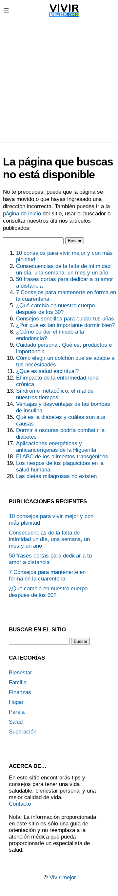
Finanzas (20, 692)
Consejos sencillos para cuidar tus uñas (65, 319)
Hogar (16, 702)
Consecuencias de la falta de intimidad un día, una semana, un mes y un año (63, 269)
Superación (22, 732)
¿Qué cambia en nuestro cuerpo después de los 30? (55, 308)
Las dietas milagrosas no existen (56, 476)
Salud (16, 722)
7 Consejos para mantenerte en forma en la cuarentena (47, 575)
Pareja (17, 712)
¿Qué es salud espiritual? (47, 371)
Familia (18, 682)
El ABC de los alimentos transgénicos (62, 456)
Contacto (20, 804)
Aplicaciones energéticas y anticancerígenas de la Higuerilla (56, 446)
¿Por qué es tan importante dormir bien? (65, 325)
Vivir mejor (62, 877)
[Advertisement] (59, 82)
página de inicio (22, 213)
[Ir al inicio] (64, 16)
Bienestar (20, 672)
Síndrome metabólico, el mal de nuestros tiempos (54, 394)
